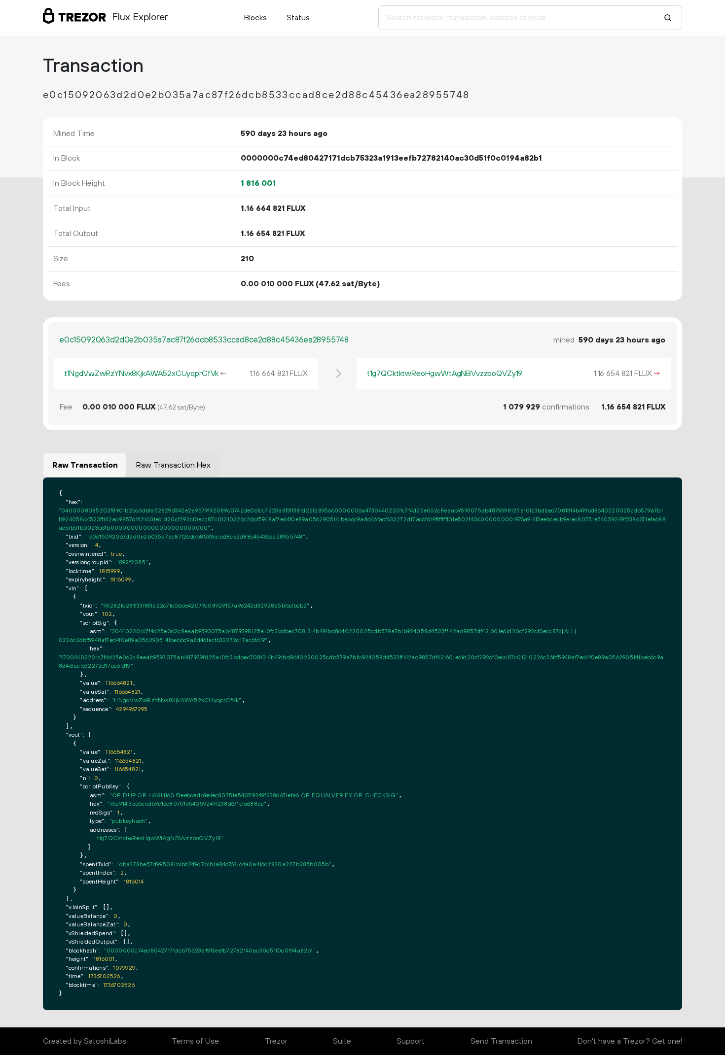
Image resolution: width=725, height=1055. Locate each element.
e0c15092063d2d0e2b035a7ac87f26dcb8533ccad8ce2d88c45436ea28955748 (204, 340)
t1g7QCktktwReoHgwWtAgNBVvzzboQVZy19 (444, 373)
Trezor (276, 1041)
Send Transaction (501, 1041)
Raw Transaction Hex (173, 465)
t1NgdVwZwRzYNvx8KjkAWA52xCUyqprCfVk (141, 373)
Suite (342, 1041)
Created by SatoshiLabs (84, 1041)
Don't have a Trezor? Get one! (630, 1041)
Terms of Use (195, 1041)
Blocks (255, 18)
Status (298, 18)
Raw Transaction (85, 465)
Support (411, 1041)
